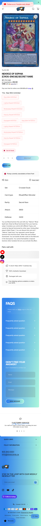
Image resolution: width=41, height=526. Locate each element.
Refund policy (8, 515)
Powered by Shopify (27, 512)
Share (6, 180)
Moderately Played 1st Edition (13, 132)
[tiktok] (2, 257)
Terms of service (24, 515)
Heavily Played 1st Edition (12, 138)
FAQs (19, 309)
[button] (11, 83)
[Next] (38, 2)
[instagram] (2, 261)
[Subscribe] (36, 482)
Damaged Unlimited (10, 120)
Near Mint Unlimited (10, 97)
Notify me (6, 165)
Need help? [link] (35, 180)
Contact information (20, 517)
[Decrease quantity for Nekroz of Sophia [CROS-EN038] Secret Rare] (4, 158)
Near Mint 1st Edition (28, 120)
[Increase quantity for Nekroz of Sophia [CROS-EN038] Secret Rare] (12, 158)
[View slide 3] (21, 431)
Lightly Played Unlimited (11, 103)
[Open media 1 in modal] (36, 17)
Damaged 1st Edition (10, 144)
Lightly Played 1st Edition (12, 126)
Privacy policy (15, 515)
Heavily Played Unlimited (12, 114)
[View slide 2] (19, 431)
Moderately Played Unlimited (13, 109)
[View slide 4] (24, 431)
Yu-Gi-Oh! (5, 70)
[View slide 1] (17, 431)
